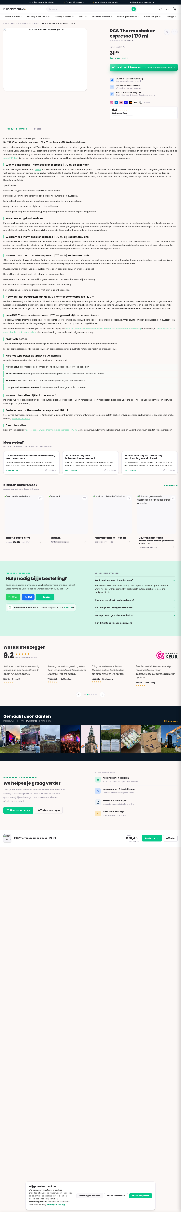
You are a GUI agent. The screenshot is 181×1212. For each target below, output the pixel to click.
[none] (13, 17)
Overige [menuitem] (170, 16)
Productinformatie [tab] (17, 128)
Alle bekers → (171, 485)
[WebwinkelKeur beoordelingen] (167, 655)
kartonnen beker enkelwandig (126, 328)
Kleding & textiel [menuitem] (63, 16)
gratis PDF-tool (10, 158)
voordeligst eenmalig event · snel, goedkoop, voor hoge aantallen (47, 366)
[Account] (167, 9)
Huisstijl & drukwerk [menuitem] (37, 16)
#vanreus (172, 721)
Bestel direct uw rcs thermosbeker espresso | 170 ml (51, 430)
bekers (38, 169)
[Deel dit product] (167, 32)
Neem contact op (20, 810)
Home (5, 23)
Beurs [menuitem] (82, 16)
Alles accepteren (140, 1195)
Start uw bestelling (21, 418)
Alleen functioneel (116, 1195)
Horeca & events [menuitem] (101, 16)
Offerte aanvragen (49, 810)
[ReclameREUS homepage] (14, 9)
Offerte (170, 838)
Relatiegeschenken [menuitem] (127, 16)
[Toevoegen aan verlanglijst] (174, 32)
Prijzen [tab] (38, 128)
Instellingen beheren (89, 1195)
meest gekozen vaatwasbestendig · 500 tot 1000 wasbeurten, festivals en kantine (55, 373)
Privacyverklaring (56, 1204)
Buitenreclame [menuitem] (12, 16)
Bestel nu (150, 838)
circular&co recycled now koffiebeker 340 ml (88, 328)
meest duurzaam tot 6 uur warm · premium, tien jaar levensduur (45, 380)
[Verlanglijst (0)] (160, 9)
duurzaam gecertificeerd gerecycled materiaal (46, 387)
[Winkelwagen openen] (174, 9)
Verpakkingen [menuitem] (151, 16)
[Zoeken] (134, 9)
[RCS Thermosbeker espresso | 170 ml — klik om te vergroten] (45, 59)
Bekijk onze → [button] (119, 58)
